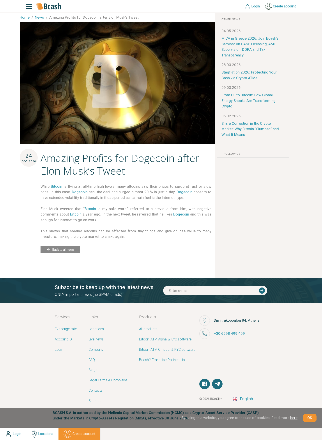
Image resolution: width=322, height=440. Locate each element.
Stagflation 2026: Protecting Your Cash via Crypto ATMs (249, 75)
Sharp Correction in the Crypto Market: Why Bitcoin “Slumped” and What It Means (250, 129)
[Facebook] (204, 384)
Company (95, 349)
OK (309, 417)
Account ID (63, 339)
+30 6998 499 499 (229, 333)
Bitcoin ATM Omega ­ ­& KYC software (167, 349)
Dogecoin (80, 192)
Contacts (95, 390)
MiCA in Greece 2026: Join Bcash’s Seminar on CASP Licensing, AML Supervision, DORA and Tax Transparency (249, 46)
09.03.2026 (231, 87)
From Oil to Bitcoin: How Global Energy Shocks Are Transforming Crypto (248, 100)
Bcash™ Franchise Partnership (162, 360)
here (293, 417)
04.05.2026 (231, 31)
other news (231, 19)
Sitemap (94, 401)
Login (59, 349)
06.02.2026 (231, 116)
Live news (96, 339)
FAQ (91, 360)
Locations (96, 329)
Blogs (92, 370)
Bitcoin (56, 186)
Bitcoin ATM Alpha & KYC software (165, 339)
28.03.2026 (231, 65)
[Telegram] (217, 384)
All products (148, 329)
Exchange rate (66, 329)
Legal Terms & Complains (107, 380)
